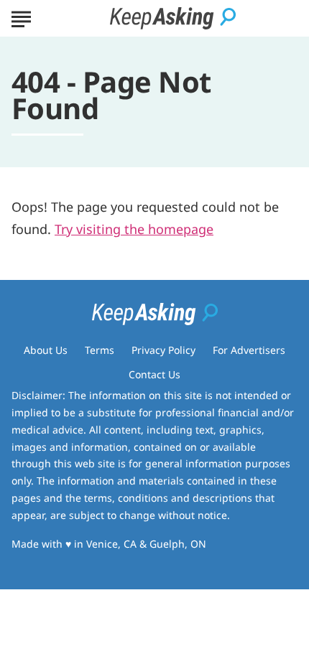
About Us (46, 350)
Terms (99, 350)
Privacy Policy (163, 350)
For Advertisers (249, 350)
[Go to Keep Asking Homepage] (173, 18)
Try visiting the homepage (134, 229)
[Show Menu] (21, 17)
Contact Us (154, 374)
